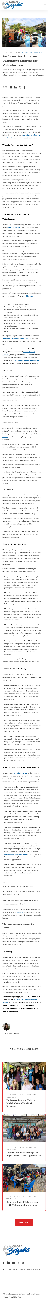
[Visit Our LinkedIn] (8, 1263)
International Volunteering (33, 52)
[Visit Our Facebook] (3, 1263)
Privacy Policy (7, 1297)
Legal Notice (35, 1294)
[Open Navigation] (45, 5)
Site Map (17, 1297)
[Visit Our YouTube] (13, 1263)
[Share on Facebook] (24, 87)
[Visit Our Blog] (23, 1263)
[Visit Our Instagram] (18, 1263)
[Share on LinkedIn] (15, 87)
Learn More (24, 1222)
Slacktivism (20, 912)
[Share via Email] (11, 87)
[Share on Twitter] (20, 87)
